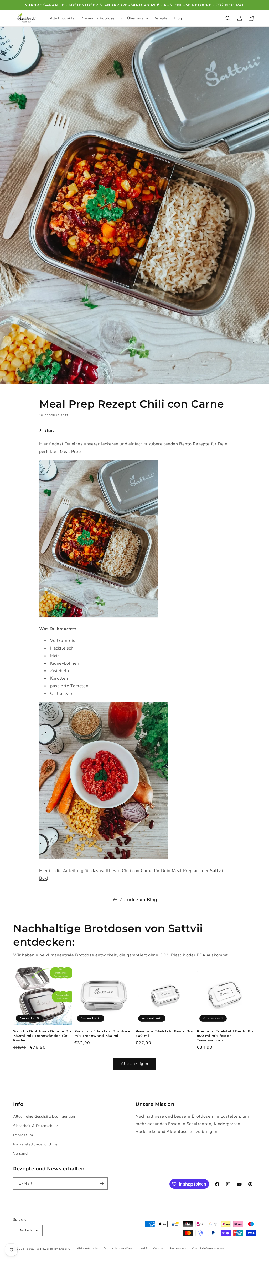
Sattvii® (33, 1249)
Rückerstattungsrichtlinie (35, 1144)
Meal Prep (70, 451)
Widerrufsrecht (87, 1249)
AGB (144, 1249)
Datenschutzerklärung (120, 1249)
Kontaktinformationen (208, 1249)
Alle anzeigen (134, 1063)
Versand (20, 1153)
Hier (43, 871)
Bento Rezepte (194, 444)
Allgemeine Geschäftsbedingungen (44, 1116)
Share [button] (49, 430)
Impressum (23, 1135)
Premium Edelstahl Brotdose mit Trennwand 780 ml (102, 1033)
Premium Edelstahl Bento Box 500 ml (165, 1033)
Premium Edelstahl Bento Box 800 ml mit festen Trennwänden (226, 1035)
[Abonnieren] (101, 1183)
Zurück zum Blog (138, 899)
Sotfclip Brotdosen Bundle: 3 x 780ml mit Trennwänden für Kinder (42, 1035)
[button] (100, 18)
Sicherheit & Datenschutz (35, 1125)
